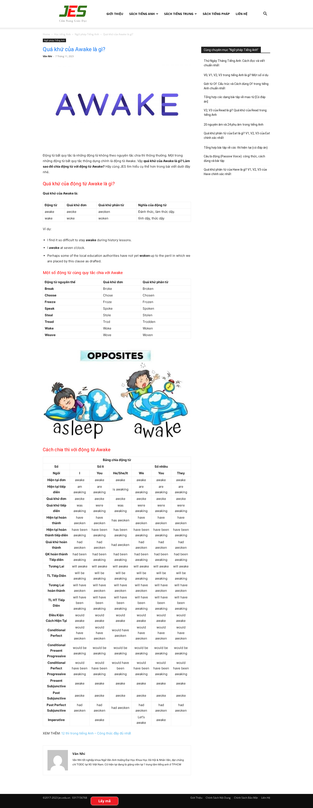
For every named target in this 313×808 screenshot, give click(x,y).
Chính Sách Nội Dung (218, 797)
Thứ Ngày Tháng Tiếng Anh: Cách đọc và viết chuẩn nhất (234, 63)
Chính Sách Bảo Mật (246, 797)
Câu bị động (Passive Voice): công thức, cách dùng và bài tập (234, 158)
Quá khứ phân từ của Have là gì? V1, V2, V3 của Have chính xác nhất (235, 172)
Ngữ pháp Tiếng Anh (87, 34)
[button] (265, 14)
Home (46, 34)
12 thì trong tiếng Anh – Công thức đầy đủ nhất (96, 733)
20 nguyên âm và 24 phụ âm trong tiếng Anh (233, 124)
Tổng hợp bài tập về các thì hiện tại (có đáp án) (236, 147)
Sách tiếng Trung (178, 14)
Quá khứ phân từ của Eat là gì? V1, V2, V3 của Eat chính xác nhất (237, 135)
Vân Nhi (47, 56)
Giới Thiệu (114, 14)
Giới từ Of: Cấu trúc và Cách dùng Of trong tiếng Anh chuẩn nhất (236, 86)
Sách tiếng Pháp (216, 14)
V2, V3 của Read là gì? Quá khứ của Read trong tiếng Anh (235, 112)
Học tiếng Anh (62, 34)
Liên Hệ (241, 14)
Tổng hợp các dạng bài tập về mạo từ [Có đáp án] (235, 99)
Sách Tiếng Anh (142, 14)
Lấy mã (104, 801)
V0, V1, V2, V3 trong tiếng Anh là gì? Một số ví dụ (236, 75)
